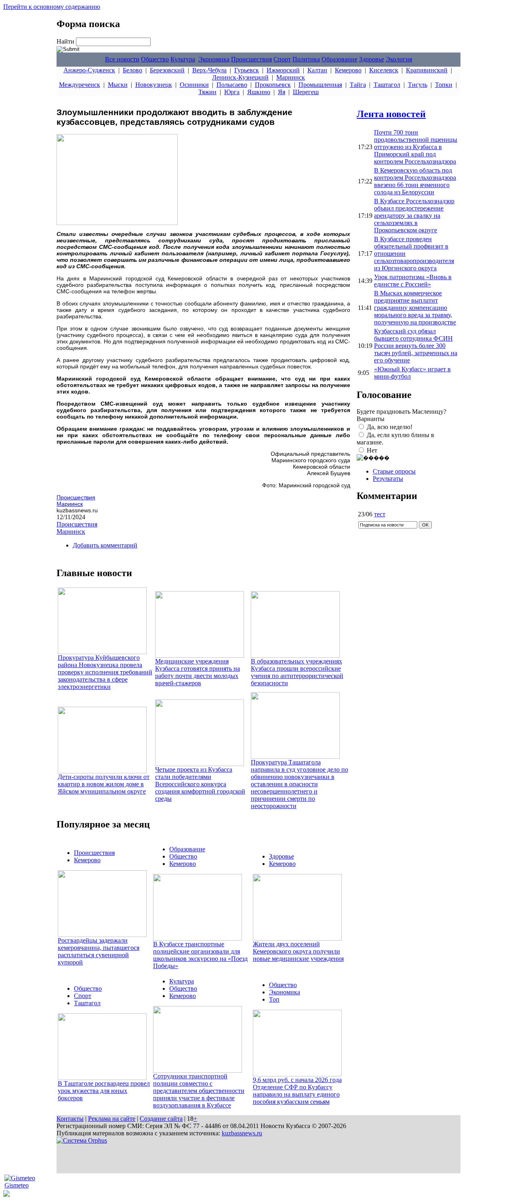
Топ (274, 999)
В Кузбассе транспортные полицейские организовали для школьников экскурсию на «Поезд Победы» (200, 955)
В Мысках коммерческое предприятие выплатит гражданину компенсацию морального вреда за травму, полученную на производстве (415, 308)
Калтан (317, 70)
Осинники (194, 84)
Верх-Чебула (209, 70)
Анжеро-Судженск (89, 70)
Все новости (122, 59)
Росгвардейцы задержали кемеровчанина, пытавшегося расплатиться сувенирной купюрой (98, 951)
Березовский (167, 70)
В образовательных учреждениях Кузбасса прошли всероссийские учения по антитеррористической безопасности (297, 672)
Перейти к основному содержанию (51, 6)
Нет (372, 450)
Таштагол (387, 84)
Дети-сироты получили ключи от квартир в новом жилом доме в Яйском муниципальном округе (103, 784)
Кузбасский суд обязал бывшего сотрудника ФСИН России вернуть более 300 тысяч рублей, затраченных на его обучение (415, 346)
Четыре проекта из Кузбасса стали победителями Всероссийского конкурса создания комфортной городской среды (200, 784)
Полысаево (231, 84)
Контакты (70, 1118)
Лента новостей (391, 114)
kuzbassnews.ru (242, 1133)
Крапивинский (427, 70)
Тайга (358, 84)
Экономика (213, 59)
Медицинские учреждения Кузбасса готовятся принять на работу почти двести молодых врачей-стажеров (197, 672)
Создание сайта (161, 1118)
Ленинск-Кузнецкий (240, 77)
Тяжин (207, 91)
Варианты (371, 418)
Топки (443, 84)
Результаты (388, 478)
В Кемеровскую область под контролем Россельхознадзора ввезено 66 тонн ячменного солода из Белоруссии (415, 181)
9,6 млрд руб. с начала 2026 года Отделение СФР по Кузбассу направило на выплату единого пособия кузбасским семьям (297, 1090)
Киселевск (383, 70)
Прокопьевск (273, 84)
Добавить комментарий (105, 545)
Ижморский (283, 70)
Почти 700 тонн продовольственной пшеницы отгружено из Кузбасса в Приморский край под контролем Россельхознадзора (415, 147)
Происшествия (251, 59)
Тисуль (417, 84)
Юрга (232, 91)
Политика (306, 59)
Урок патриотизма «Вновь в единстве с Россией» (413, 281)
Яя (281, 91)
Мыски (118, 84)
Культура (182, 59)
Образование (339, 59)
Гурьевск (246, 70)
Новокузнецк (153, 84)
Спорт (282, 59)
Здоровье (371, 59)
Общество (155, 59)
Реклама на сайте (111, 1118)
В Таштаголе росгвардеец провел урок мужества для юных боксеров (104, 1090)
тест (379, 514)
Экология (399, 59)
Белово (132, 70)
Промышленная (320, 84)
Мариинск (290, 77)
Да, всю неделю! (389, 426)
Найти (66, 41)
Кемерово (348, 70)
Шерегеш (306, 91)
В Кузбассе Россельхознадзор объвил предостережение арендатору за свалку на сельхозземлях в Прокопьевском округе (414, 216)
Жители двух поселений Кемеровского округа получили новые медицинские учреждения (298, 951)
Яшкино (258, 91)
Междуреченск (79, 84)
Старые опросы (394, 471)
